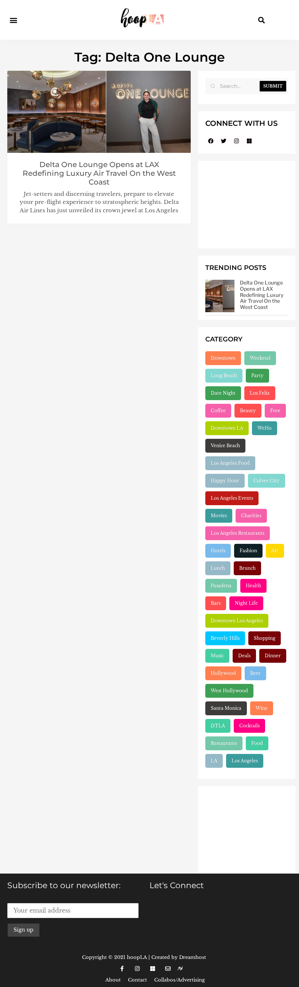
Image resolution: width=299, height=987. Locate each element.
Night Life (246, 603)
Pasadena (221, 585)
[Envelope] (167, 968)
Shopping (264, 638)
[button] (13, 20)
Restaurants (224, 743)
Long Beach (224, 375)
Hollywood (223, 673)
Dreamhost (192, 957)
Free (275, 410)
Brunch (247, 568)
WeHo (264, 428)
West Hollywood (229, 690)
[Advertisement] (246, 204)
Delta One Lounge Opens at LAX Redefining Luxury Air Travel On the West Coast (99, 173)
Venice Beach (225, 445)
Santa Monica (226, 708)
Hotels (218, 550)
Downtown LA (227, 428)
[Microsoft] (249, 140)
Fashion (248, 550)
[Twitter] (223, 140)
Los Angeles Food (230, 463)
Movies (219, 515)
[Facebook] (210, 140)
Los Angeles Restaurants (237, 533)
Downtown (223, 358)
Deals (244, 655)
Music (217, 655)
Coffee (218, 410)
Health (253, 585)
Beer (255, 673)
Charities (251, 515)
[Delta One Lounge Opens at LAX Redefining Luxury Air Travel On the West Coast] (219, 296)
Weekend (260, 358)
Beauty (248, 410)
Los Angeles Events (232, 498)
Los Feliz (260, 393)
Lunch (218, 568)
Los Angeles (245, 760)
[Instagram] (236, 140)
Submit (273, 86)
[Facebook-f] (121, 968)
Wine (262, 708)
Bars (216, 603)
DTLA (218, 725)
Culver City (266, 480)
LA (214, 760)
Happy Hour (225, 480)
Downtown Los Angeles (237, 620)
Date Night (223, 393)
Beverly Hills (225, 638)
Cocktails (249, 725)
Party (257, 375)
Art (275, 550)
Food (257, 743)
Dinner (273, 655)
